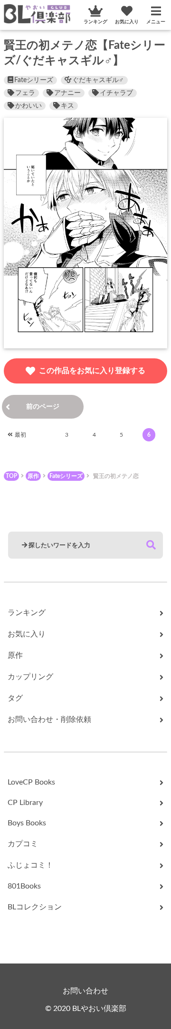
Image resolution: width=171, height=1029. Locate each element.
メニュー (155, 21)
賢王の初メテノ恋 (116, 476)
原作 (33, 476)
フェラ (25, 93)
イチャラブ (116, 93)
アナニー (67, 93)
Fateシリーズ (33, 80)
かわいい (28, 106)
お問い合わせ (85, 991)
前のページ (42, 406)
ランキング (95, 21)
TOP (11, 476)
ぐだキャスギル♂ (98, 80)
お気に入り (127, 21)
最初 (20, 435)
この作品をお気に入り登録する (92, 370)
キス (67, 106)
